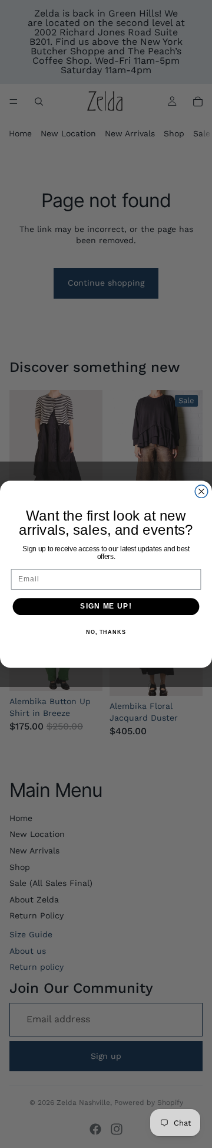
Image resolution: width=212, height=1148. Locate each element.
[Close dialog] (201, 491)
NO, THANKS (106, 631)
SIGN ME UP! (105, 606)
